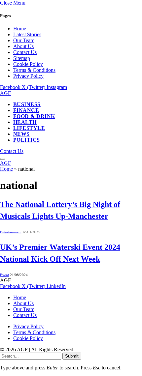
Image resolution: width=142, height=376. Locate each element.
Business (27, 104)
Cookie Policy (28, 64)
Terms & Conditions (34, 70)
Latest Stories (27, 34)
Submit (72, 356)
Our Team (23, 40)
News (21, 134)
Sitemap (21, 58)
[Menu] (2, 159)
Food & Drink (34, 116)
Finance (26, 110)
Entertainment (10, 232)
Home (19, 28)
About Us (23, 46)
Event (4, 275)
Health (25, 122)
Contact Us (25, 52)
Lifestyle (29, 128)
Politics (26, 140)
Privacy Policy (28, 76)
